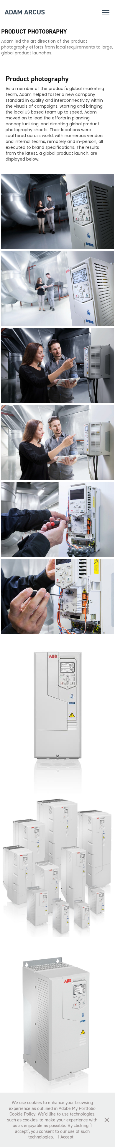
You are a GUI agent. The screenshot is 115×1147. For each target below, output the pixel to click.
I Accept (65, 1137)
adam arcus (25, 12)
